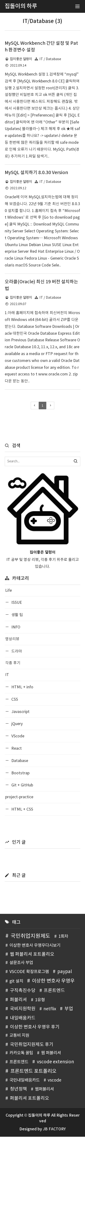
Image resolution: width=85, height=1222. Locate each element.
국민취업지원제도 (30, 936)
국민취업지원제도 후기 (31, 1044)
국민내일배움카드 (24, 1080)
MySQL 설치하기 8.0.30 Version (36, 172)
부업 (68, 1008)
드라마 (16, 651)
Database (19, 761)
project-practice (19, 797)
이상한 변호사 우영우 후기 (35, 1027)
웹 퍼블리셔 (51, 1053)
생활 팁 (16, 615)
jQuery (16, 724)
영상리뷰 (12, 639)
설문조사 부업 (21, 962)
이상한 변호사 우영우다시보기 (34, 945)
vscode (54, 1080)
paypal (64, 971)
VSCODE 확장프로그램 (29, 971)
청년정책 (18, 1089)
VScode (17, 736)
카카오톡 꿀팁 (21, 1053)
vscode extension (55, 1061)
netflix (49, 1009)
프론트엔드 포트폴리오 (33, 1071)
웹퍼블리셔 (44, 1089)
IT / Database (50, 59)
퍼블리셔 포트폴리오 (29, 1098)
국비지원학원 (22, 1008)
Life (8, 590)
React (16, 748)
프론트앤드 (18, 1062)
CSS (14, 699)
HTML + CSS (21, 809)
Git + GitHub (21, 785)
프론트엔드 (54, 990)
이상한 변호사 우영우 (53, 981)
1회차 (63, 936)
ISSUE (16, 602)
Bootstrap (20, 773)
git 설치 (16, 981)
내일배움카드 (22, 1018)
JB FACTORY (54, 1129)
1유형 (40, 1000)
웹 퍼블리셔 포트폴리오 (32, 954)
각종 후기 (12, 663)
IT (7, 675)
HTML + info (21, 687)
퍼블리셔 (18, 999)
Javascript (20, 712)
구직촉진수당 (22, 990)
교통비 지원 (19, 1035)
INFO (15, 627)
